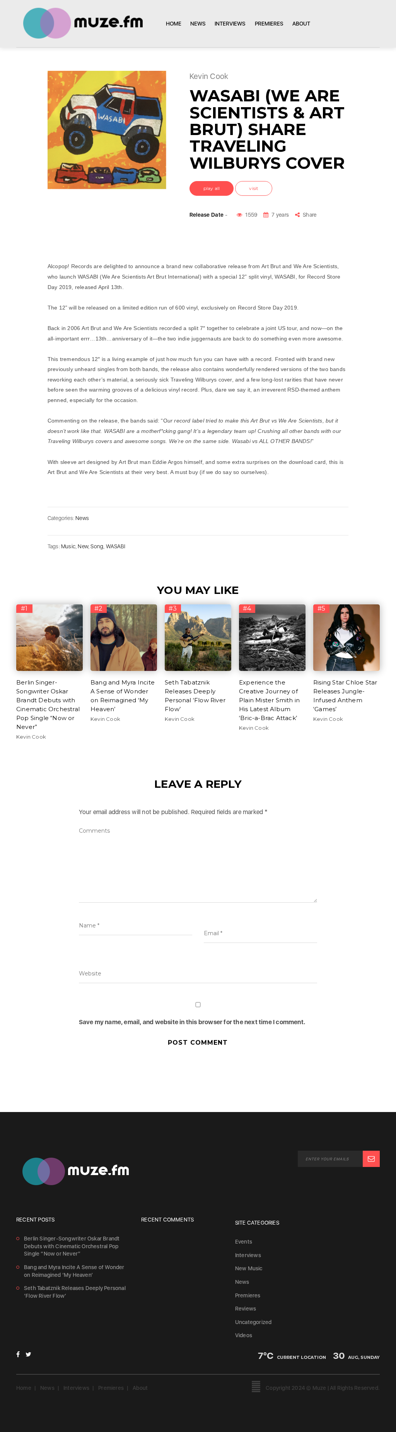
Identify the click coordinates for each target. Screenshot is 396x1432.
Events (243, 1242)
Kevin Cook (31, 737)
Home (173, 24)
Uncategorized (253, 1322)
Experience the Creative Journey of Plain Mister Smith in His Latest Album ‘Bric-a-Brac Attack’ (269, 700)
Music (68, 546)
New (83, 546)
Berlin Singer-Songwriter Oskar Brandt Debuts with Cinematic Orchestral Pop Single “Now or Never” (71, 1246)
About (301, 24)
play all (211, 188)
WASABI (115, 546)
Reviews (245, 1308)
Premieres (269, 24)
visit (253, 188)
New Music (249, 1268)
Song (96, 546)
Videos (243, 1335)
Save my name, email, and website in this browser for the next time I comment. (192, 1022)
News (198, 24)
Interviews (230, 24)
